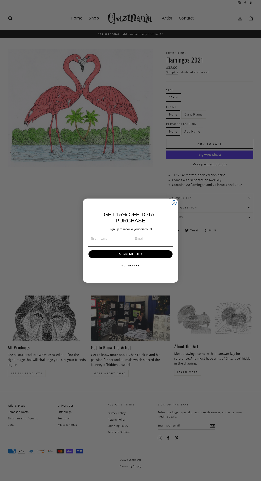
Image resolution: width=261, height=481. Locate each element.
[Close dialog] (174, 202)
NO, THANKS (131, 265)
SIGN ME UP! (130, 254)
